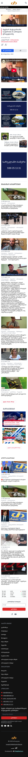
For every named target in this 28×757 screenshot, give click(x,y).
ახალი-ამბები (16, 9)
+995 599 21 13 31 (8, 701)
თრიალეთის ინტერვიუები (8, 254)
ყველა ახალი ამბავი (8, 401)
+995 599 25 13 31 (8, 704)
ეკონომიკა (13, 392)
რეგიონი (3, 227)
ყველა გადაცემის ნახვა (14, 447)
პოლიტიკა (4, 253)
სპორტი (3, 363)
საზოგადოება (14, 40)
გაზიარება (8, 50)
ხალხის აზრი (5, 656)
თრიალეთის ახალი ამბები (9, 41)
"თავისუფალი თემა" (13, 577)
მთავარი (8, 9)
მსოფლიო (4, 638)
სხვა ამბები (4, 641)
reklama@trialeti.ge (8, 695)
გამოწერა (14, 609)
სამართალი (4, 549)
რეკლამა (3, 203)
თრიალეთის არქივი (7, 663)
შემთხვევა (13, 280)
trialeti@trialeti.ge (7, 692)
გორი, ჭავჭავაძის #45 (9, 698)
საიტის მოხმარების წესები (14, 744)
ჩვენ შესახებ (5, 685)
